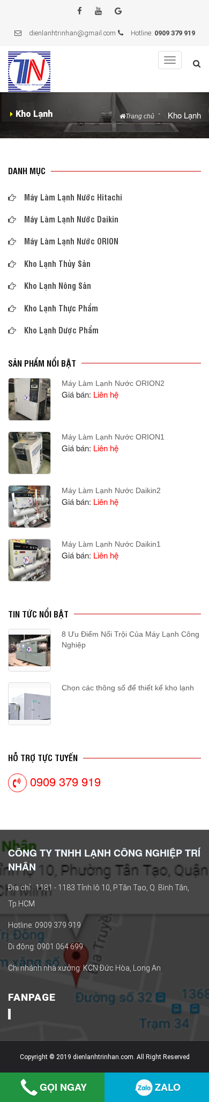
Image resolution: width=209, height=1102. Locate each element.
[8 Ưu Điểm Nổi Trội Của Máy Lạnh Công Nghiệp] (29, 650)
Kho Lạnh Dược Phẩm (61, 330)
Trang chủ (139, 116)
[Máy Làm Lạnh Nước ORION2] (29, 399)
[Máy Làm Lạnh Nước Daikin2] (29, 506)
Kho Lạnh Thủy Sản (57, 263)
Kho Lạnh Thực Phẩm (61, 308)
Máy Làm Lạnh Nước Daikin (71, 219)
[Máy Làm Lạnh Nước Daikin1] (29, 560)
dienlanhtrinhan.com (103, 1057)
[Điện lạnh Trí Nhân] (29, 70)
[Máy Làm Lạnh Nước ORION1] (29, 453)
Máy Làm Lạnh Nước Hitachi (73, 197)
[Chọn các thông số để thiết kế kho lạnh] (29, 704)
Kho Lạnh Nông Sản (57, 285)
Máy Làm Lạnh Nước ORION (71, 241)
